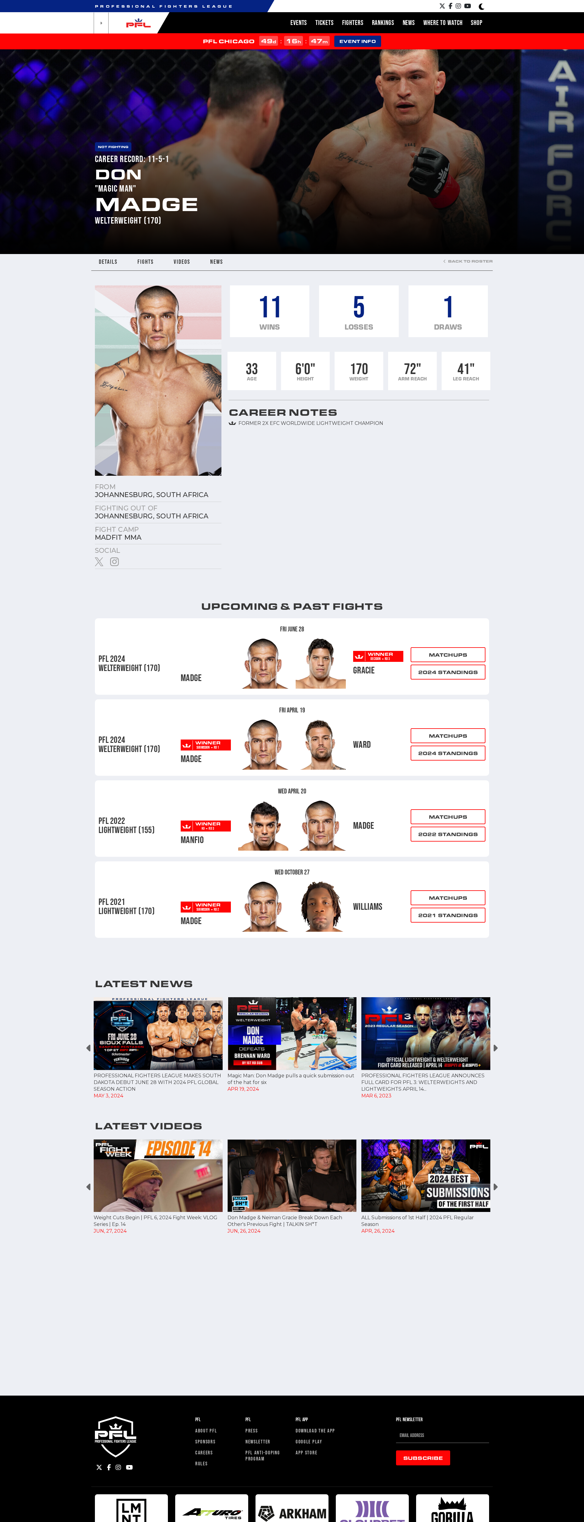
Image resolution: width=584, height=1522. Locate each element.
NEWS (216, 261)
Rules (201, 1463)
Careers (204, 1452)
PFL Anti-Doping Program (262, 1455)
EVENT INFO (357, 41)
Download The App (315, 1430)
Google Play (309, 1441)
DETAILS (108, 261)
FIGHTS (145, 261)
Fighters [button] (352, 22)
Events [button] (298, 22)
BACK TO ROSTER (470, 261)
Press (251, 1430)
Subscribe (423, 1458)
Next (495, 1048)
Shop (476, 22)
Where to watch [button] (442, 22)
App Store (306, 1452)
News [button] (409, 22)
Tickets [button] (324, 22)
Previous (89, 1048)
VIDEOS (182, 261)
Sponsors (205, 1441)
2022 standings (448, 834)
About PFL (206, 1430)
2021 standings (448, 915)
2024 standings (448, 672)
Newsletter (257, 1441)
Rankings (383, 22)
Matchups (448, 655)
